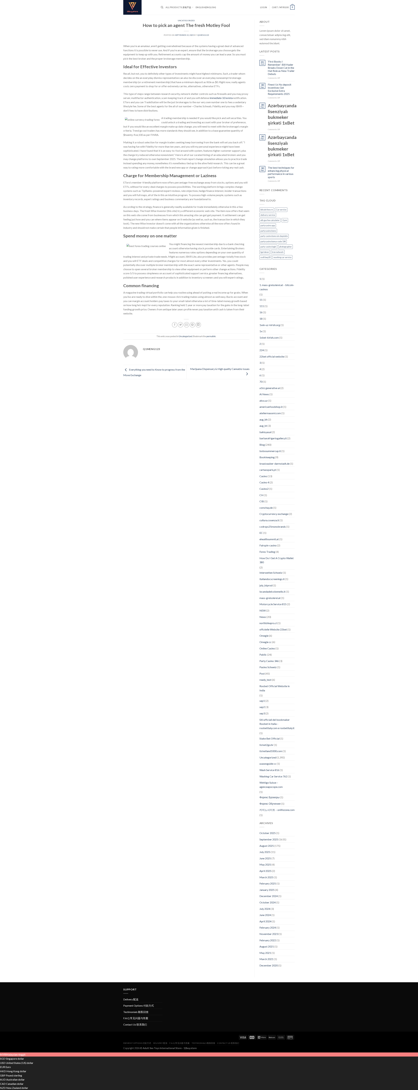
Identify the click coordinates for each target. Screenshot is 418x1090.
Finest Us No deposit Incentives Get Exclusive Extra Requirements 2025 (279, 89)
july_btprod (265, 585)
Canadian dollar (15, 1083)
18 (260, 318)
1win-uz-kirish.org (269, 324)
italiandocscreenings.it (272, 579)
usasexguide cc (267, 763)
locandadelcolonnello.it (272, 591)
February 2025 (267, 883)
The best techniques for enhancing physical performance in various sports (281, 172)
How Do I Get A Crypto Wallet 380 (276, 560)
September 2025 (268, 839)
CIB (261, 501)
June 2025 (265, 858)
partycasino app (267, 225)
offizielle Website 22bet (273, 629)
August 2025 (266, 845)
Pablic (263, 654)
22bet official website (271, 356)
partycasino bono (268, 231)
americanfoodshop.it (271, 406)
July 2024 (264, 908)
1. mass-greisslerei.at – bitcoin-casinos (276, 287)
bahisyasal (265, 432)
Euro (8, 1066)
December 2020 (268, 965)
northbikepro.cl (268, 623)
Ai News (264, 394)
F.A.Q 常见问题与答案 (135, 1018)
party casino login (268, 246)
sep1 (262, 700)
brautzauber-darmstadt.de (274, 463)
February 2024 (267, 927)
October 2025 (267, 833)
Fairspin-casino (268, 545)
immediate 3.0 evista (221, 97)
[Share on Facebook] (174, 324)
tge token (264, 252)
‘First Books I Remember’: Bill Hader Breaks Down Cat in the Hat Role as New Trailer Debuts (281, 68)
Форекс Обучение (270, 803)
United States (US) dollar (19, 1062)
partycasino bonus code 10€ (273, 241)
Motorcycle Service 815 (272, 604)
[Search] (162, 7)
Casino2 (264, 488)
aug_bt (263, 425)
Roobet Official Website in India (274, 688)
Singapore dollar (15, 1058)
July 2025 (264, 851)
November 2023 (268, 933)
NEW (262, 610)
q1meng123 (203, 35)
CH (261, 495)
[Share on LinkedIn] (198, 324)
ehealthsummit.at (269, 539)
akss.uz (263, 400)
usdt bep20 (265, 257)
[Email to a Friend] (186, 324)
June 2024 (265, 914)
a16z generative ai (269, 388)
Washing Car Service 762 (273, 776)
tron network (278, 252)
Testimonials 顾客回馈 (135, 1011)
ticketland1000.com (270, 751)
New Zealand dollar (17, 1087)
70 (260, 381)
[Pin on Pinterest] (192, 324)
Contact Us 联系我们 (135, 1024)
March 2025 (266, 877)
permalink (211, 336)
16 (260, 312)
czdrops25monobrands (272, 526)
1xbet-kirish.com (269, 337)
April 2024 (265, 921)
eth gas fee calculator (270, 220)
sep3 (262, 713)
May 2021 (265, 952)
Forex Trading (267, 551)
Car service (281, 209)
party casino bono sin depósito (274, 236)
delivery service (267, 215)
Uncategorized (186, 20)
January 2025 (266, 889)
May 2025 (265, 864)
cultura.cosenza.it (269, 520)
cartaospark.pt (267, 469)
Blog (262, 444)
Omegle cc (265, 642)
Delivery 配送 (130, 999)
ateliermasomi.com (270, 413)
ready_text (265, 679)
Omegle (263, 635)
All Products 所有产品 (178, 7)
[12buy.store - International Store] (139, 7)
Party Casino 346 (269, 660)
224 (261, 350)
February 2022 (267, 940)
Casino (263, 476)
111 (261, 306)
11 (260, 299)
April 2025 (265, 870)
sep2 (262, 706)
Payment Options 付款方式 (138, 1005)
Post (262, 673)
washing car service (282, 257)
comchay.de (266, 507)
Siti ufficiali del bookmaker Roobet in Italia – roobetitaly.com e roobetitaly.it (276, 724)
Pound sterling (14, 1075)
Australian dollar (15, 1079)
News (262, 616)
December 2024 (268, 896)
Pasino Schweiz (268, 667)
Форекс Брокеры (269, 797)
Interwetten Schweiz (270, 572)
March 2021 (266, 959)
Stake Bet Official (269, 738)
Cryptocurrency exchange (273, 513)
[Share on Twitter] (180, 324)
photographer (285, 246)
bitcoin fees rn (266, 209)
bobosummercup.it (270, 451)
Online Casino (267, 648)
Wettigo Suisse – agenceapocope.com (271, 784)
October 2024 (267, 902)
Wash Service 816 (269, 770)
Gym (284, 220)
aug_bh (263, 419)
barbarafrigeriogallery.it (273, 438)
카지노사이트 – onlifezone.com (277, 809)
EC (261, 532)
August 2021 (266, 946)
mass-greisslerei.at (270, 597)
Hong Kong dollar (16, 1071)
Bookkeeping (267, 457)
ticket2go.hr (266, 744)
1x (260, 331)
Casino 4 (264, 482)
